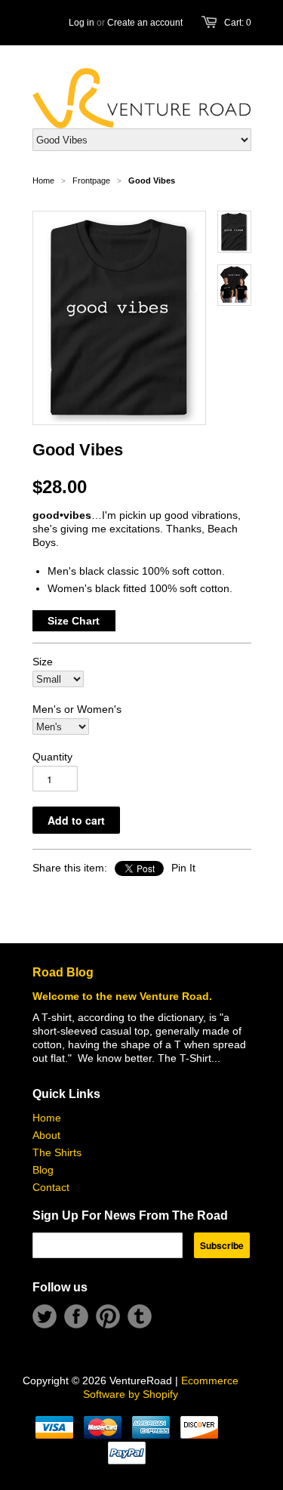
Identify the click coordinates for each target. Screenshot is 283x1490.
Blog (43, 1170)
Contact (50, 1187)
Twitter (44, 1316)
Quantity (52, 757)
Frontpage (91, 180)
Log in (81, 22)
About (46, 1135)
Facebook (76, 1316)
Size (42, 662)
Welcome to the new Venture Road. (122, 996)
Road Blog (63, 972)
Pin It (183, 868)
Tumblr (140, 1316)
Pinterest (108, 1316)
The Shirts (57, 1152)
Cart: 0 (237, 22)
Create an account (145, 22)
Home (46, 1118)
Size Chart (74, 621)
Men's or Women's (77, 709)
